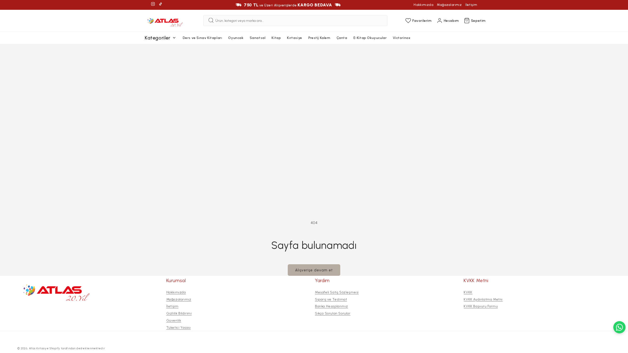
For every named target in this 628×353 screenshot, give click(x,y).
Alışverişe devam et (314, 270)
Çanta (342, 38)
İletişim (471, 5)
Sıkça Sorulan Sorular (333, 313)
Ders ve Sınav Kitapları (202, 38)
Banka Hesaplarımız (331, 306)
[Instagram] (153, 5)
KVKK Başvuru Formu (481, 306)
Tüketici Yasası (178, 328)
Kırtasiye (294, 38)
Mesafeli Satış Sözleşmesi (337, 292)
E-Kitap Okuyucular (370, 38)
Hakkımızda (423, 5)
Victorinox (401, 38)
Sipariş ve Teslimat (331, 299)
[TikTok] (160, 5)
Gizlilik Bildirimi (179, 313)
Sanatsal (258, 38)
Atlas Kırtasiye (39, 348)
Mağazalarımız (449, 5)
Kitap (276, 38)
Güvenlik (173, 320)
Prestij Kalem (319, 38)
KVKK (468, 292)
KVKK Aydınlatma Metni (483, 299)
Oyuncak (235, 38)
